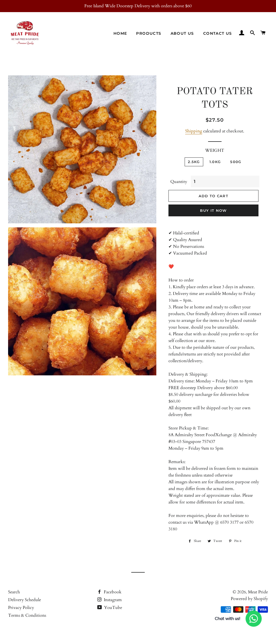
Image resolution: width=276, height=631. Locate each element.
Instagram (112, 600)
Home (120, 33)
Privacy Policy (21, 608)
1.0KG (215, 162)
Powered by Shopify (249, 599)
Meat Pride (258, 592)
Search (14, 592)
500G (235, 162)
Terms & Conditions (27, 615)
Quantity (178, 182)
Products (148, 33)
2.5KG (194, 162)
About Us (182, 33)
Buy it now (213, 210)
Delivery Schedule (24, 600)
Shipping (193, 131)
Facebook (112, 592)
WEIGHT (214, 150)
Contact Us (217, 33)
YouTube (112, 608)
